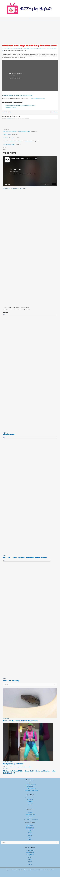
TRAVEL (30, 832)
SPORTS (30, 839)
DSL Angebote (30, 799)
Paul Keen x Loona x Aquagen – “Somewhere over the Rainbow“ (17, 131)
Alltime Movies (18, 48)
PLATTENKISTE (30, 825)
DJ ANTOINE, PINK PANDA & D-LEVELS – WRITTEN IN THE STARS (17, 141)
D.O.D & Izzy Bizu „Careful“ (9, 144)
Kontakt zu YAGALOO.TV (31, 784)
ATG (23, 48)
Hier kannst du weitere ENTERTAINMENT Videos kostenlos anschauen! (17, 95)
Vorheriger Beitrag (6, 112)
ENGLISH (30, 835)
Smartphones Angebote (30, 797)
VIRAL (30, 837)
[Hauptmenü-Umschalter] (30, 18)
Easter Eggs (26, 48)
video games (53, 48)
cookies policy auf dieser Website (31, 790)
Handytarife (30, 801)
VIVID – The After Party (8, 137)
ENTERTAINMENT (30, 828)
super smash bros (40, 48)
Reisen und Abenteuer (8, 761)
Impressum (30, 783)
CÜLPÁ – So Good (7, 134)
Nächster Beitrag (54, 112)
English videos (11, 48)
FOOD (30, 830)
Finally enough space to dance (13, 764)
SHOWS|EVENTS (30, 827)
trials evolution (47, 48)
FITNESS (30, 834)
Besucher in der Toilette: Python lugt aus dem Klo (20, 721)
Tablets (30, 804)
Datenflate (30, 803)
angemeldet (9, 118)
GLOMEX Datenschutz (31, 788)
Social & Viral (6, 718)
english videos (33, 48)
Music (4, 432)
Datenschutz (30, 786)
